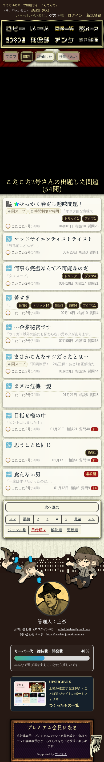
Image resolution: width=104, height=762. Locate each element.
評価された (68, 56)
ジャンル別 (17, 530)
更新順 (72, 530)
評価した (44, 56)
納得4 (73, 305)
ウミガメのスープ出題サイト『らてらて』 (30, 5)
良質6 (23, 305)
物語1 (92, 453)
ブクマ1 (90, 218)
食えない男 (27, 474)
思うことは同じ (32, 445)
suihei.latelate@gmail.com (74, 629)
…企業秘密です (32, 327)
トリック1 (71, 218)
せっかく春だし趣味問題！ (51, 204)
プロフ (11, 56)
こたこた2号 (21, 226)
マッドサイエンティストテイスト (53, 239)
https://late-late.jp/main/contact (65, 634)
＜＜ (12, 519)
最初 (26, 519)
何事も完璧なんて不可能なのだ (51, 268)
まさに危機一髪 (32, 386)
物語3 (59, 305)
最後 (77, 519)
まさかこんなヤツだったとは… (51, 357)
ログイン (75, 15)
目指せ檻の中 (30, 416)
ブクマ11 (89, 305)
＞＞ (91, 519)
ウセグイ (61, 754)
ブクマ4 (90, 276)
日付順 (36, 530)
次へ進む (52, 507)
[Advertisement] (52, 123)
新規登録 (93, 15)
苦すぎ (22, 298)
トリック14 (41, 305)
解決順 (56, 530)
